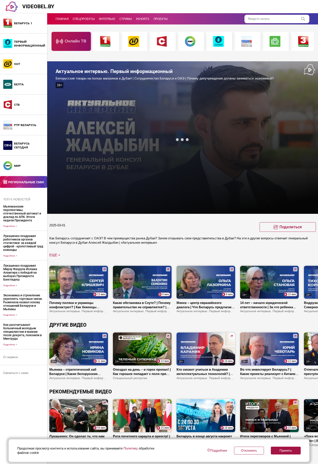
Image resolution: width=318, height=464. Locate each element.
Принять (285, 450)
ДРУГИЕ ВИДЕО (68, 325)
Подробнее (10, 226)
